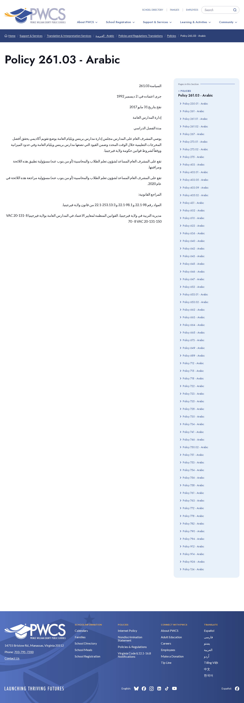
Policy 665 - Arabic (194, 332)
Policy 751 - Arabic (193, 455)
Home (11, 35)
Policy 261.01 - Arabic (195, 119)
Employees (192, 10)
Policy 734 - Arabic (193, 424)
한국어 (208, 675)
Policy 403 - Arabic (194, 164)
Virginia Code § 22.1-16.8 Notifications (134, 654)
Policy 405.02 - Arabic (195, 195)
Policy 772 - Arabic (193, 508)
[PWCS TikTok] (167, 688)
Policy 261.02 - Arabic (195, 126)
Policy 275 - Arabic (193, 157)
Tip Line (166, 662)
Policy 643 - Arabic (194, 256)
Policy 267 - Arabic (193, 134)
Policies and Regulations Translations (140, 35)
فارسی (208, 637)
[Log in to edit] (34, 688)
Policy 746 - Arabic (193, 439)
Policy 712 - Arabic (193, 363)
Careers (166, 643)
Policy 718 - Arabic (193, 378)
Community (226, 22)
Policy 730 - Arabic (193, 416)
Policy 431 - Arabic (193, 203)
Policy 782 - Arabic (193, 523)
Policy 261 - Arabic (193, 111)
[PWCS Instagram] (151, 688)
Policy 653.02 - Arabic (195, 302)
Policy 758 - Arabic (193, 485)
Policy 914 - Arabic (193, 554)
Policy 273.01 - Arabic (195, 142)
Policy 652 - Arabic (194, 287)
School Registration (118, 22)
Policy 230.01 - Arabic (195, 104)
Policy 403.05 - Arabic (195, 180)
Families (174, 10)
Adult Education (171, 637)
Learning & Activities (193, 22)
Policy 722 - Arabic (193, 386)
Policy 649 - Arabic (194, 348)
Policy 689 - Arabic (194, 355)
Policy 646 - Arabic (194, 272)
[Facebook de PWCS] (237, 688)
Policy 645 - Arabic (194, 264)
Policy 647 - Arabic (193, 279)
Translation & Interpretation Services (69, 35)
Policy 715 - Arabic (193, 371)
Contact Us (12, 658)
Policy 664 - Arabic (194, 325)
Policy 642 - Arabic (194, 248)
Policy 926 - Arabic (194, 562)
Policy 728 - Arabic (193, 409)
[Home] (35, 15)
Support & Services (155, 22)
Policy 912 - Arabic (193, 546)
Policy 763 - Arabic (193, 500)
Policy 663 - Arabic (194, 317)
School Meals (83, 650)
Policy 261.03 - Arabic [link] (193, 35)
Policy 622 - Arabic (194, 226)
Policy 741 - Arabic (193, 432)
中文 (207, 669)
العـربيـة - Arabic (105, 35)
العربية (208, 650)
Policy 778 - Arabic (193, 516)
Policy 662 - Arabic (194, 310)
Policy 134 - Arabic (193, 569)
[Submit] (235, 10)
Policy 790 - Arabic (194, 531)
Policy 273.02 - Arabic (195, 149)
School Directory (152, 10)
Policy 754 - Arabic (193, 470)
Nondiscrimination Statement (130, 638)
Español (209, 630)
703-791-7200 (24, 652)
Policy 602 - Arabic (194, 210)
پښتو (207, 643)
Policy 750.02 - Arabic (195, 447)
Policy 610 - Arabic (193, 218)
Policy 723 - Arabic (193, 394)
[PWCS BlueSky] (136, 688)
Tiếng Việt (211, 662)
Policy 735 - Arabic (193, 401)
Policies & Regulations (132, 647)
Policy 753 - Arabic (193, 462)
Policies (171, 35)
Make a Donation (172, 656)
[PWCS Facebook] (144, 688)
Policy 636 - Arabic (194, 233)
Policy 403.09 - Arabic (196, 188)
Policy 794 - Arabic (193, 539)
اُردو (206, 656)
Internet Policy (127, 630)
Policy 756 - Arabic (193, 478)
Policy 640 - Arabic (194, 241)
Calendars (81, 630)
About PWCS (85, 22)
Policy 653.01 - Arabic (195, 294)
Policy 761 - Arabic (193, 493)
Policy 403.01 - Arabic (195, 172)
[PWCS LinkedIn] (159, 688)
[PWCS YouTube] (174, 688)
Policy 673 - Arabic (193, 340)
